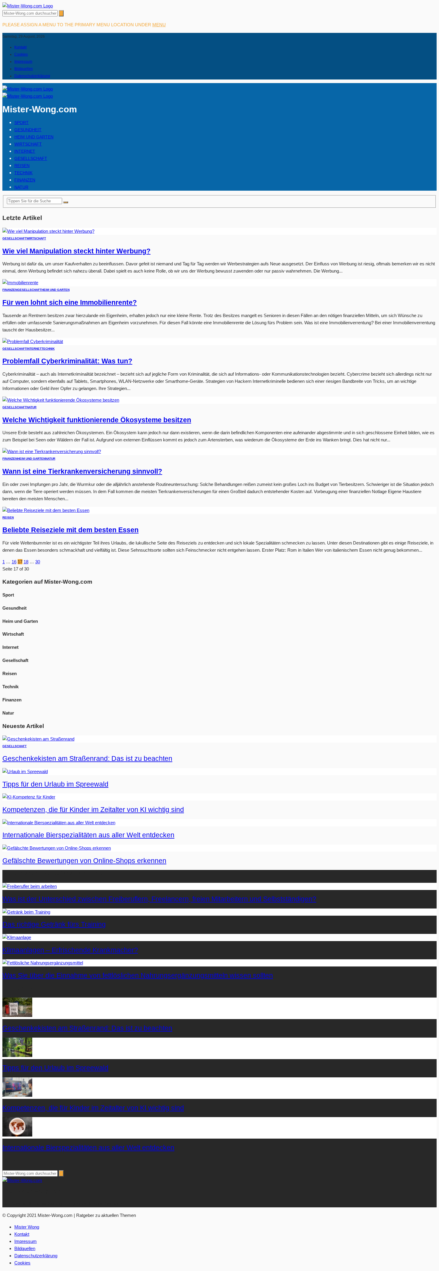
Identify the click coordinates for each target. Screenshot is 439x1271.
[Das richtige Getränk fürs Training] (26, 911)
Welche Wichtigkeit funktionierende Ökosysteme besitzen (96, 420)
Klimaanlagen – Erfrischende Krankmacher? (70, 950)
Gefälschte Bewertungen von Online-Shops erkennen (84, 861)
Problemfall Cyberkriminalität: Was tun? (67, 361)
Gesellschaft (30, 158)
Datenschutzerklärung (32, 76)
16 (14, 561)
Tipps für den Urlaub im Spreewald (55, 784)
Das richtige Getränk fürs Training (54, 924)
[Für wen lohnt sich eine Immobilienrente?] (20, 282)
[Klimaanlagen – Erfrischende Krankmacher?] (16, 937)
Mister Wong (26, 1226)
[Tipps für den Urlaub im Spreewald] (25, 771)
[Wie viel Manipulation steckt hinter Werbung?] (48, 231)
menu (159, 24)
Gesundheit (28, 129)
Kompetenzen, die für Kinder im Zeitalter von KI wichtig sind (93, 809)
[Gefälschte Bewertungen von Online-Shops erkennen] (56, 848)
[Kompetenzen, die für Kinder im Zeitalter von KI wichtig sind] (28, 796)
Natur (21, 187)
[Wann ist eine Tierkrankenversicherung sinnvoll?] (51, 451)
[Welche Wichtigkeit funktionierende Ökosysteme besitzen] (60, 400)
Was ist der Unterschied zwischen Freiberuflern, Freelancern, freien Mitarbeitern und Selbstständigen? (159, 899)
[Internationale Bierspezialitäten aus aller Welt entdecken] (58, 822)
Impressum (23, 61)
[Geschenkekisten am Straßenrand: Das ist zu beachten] (38, 738)
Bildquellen (23, 69)
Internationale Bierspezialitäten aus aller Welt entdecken (88, 835)
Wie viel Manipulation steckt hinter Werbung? (76, 251)
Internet (24, 151)
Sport (21, 122)
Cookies (21, 54)
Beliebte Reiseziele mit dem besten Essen (70, 530)
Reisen (22, 165)
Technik (23, 172)
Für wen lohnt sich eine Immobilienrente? (69, 302)
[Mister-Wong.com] (27, 5)
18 (26, 561)
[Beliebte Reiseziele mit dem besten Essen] (45, 510)
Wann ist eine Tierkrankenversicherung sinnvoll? (82, 471)
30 (37, 561)
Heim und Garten (33, 136)
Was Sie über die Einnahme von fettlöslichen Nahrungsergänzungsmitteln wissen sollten (137, 975)
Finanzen (24, 180)
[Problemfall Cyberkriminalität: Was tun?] (32, 341)
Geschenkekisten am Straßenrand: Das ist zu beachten (87, 758)
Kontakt (20, 47)
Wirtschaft (28, 144)
